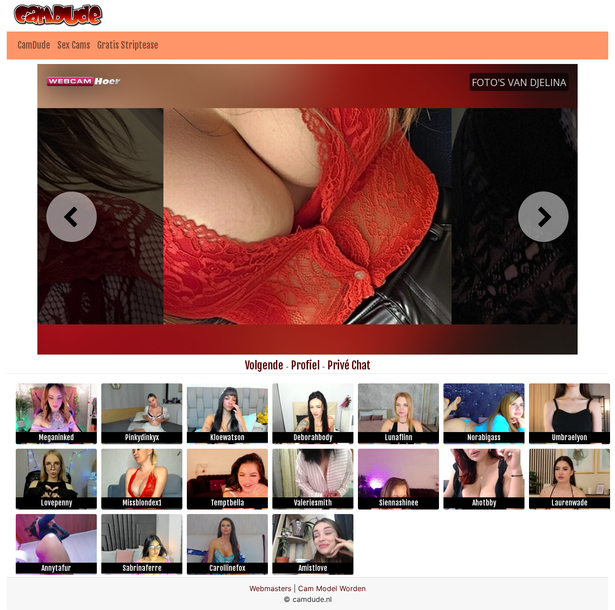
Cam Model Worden (332, 588)
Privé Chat (349, 365)
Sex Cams (73, 45)
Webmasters (270, 588)
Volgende (264, 365)
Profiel (305, 365)
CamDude (34, 45)
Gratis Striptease (127, 45)
